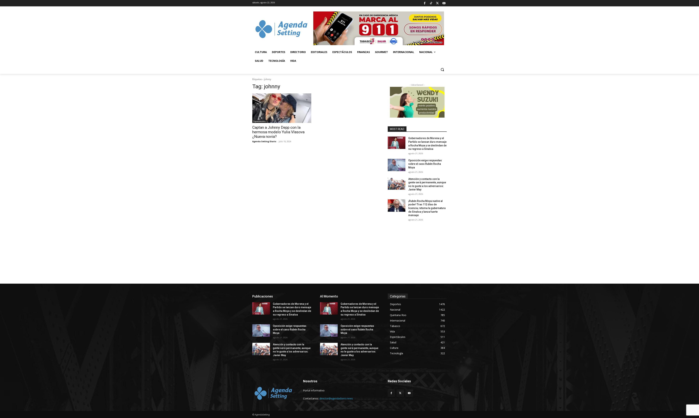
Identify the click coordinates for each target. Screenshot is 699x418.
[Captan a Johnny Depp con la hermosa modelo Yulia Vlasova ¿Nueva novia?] (281, 108)
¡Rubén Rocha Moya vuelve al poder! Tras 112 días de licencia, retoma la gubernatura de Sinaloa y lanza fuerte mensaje (427, 208)
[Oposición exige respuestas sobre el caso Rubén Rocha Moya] (396, 165)
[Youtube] (444, 3)
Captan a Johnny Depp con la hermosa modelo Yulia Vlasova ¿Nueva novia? (278, 132)
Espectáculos (259, 121)
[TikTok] (431, 3)
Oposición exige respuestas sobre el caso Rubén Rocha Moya (425, 164)
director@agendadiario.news (336, 398)
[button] (442, 69)
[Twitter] (437, 3)
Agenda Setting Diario (264, 141)
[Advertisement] (349, 256)
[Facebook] (424, 3)
